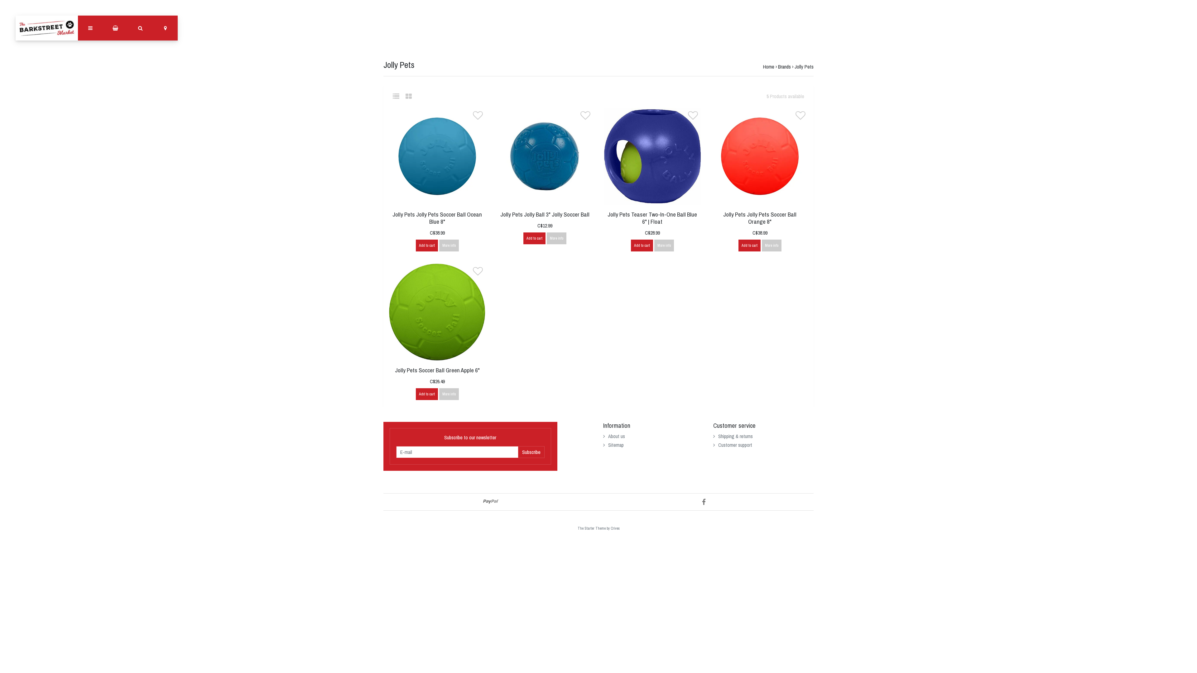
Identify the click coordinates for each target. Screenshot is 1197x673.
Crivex (615, 528)
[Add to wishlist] (478, 116)
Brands (784, 66)
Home (768, 66)
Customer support (735, 445)
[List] (398, 96)
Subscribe (531, 452)
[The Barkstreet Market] (47, 28)
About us (616, 436)
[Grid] (409, 96)
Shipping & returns (735, 436)
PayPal (491, 501)
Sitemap (616, 445)
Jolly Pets (804, 66)
